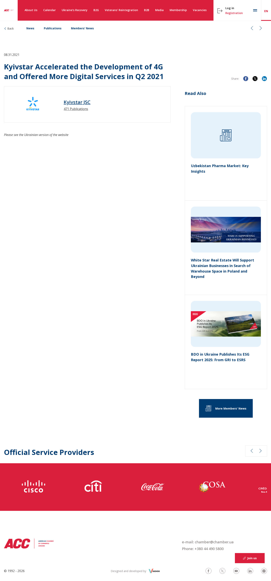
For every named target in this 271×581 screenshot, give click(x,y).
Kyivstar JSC (77, 102)
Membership (178, 10)
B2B (146, 10)
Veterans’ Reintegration (121, 10)
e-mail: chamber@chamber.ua (208, 542)
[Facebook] (245, 78)
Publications (53, 28)
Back (10, 28)
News (30, 28)
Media (159, 10)
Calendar (49, 10)
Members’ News (82, 28)
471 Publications (76, 109)
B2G (96, 10)
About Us (31, 10)
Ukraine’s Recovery (74, 10)
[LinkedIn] (264, 78)
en (266, 11)
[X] (255, 78)
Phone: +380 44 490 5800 (203, 548)
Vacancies (200, 10)
